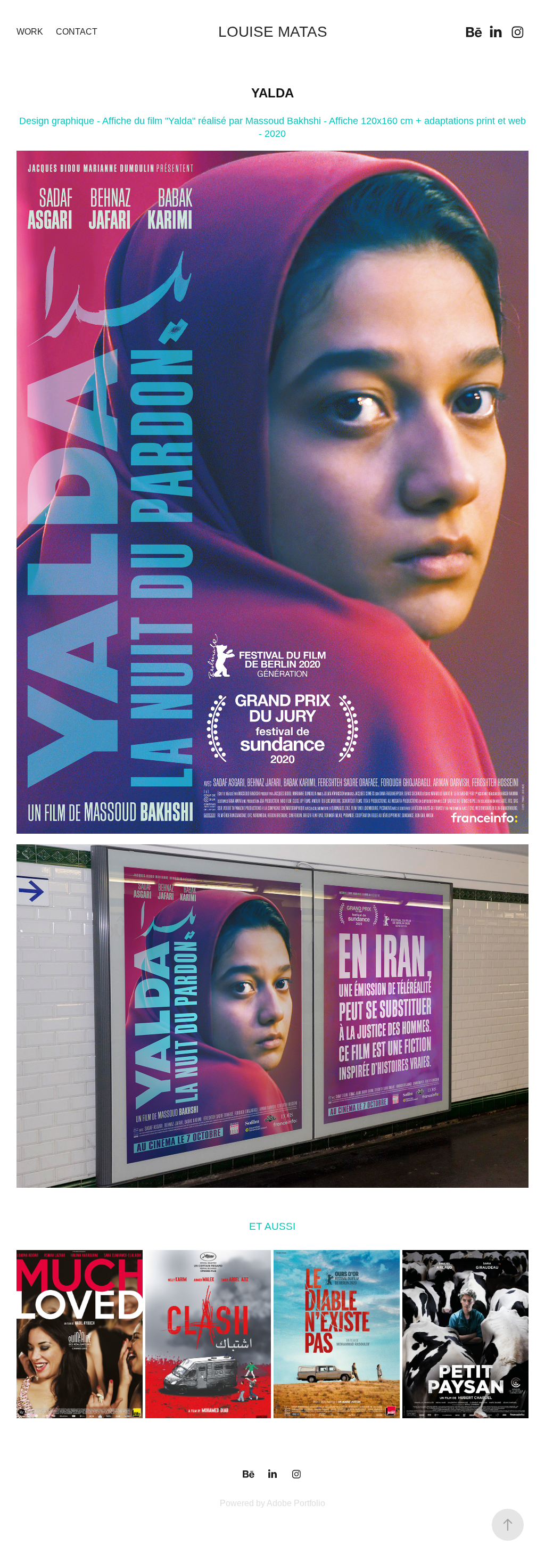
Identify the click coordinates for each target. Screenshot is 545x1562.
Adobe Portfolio (296, 1503)
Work (29, 31)
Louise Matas (272, 31)
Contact (76, 31)
